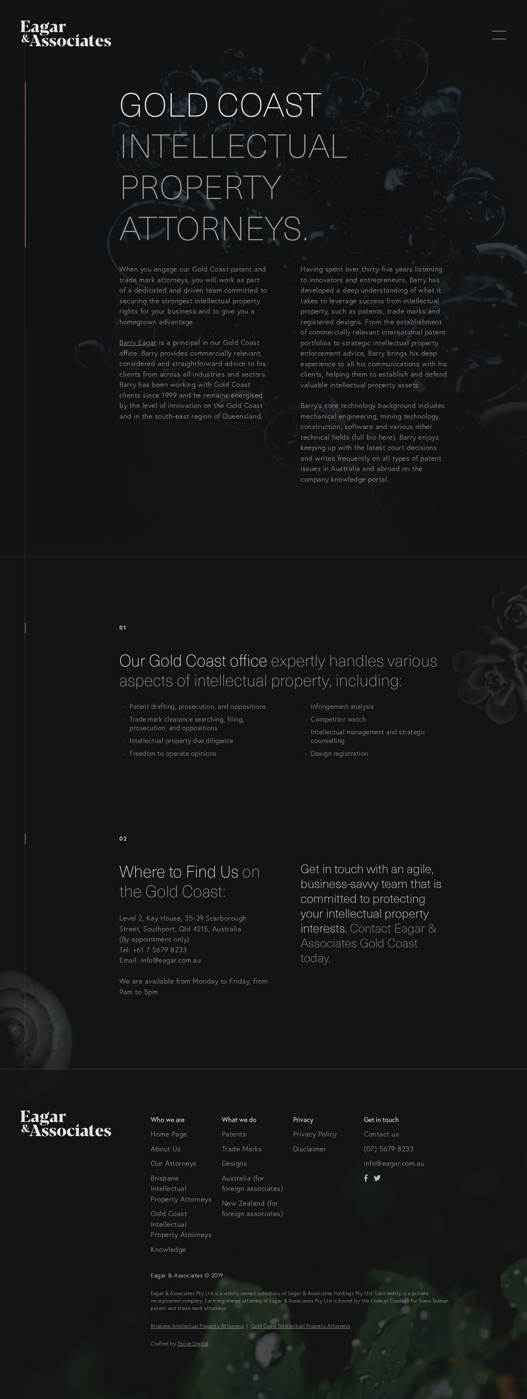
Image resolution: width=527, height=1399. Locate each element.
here (386, 437)
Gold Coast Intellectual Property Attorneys (181, 1224)
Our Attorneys (174, 1163)
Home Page (169, 1134)
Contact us (381, 1134)
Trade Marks (242, 1148)
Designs (234, 1163)
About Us (166, 1148)
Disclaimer (309, 1148)
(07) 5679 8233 (388, 1148)
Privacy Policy (315, 1134)
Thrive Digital (193, 1343)
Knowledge (169, 1249)
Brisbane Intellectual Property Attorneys (181, 1188)
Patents (234, 1134)
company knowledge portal (344, 479)
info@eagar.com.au (394, 1163)
